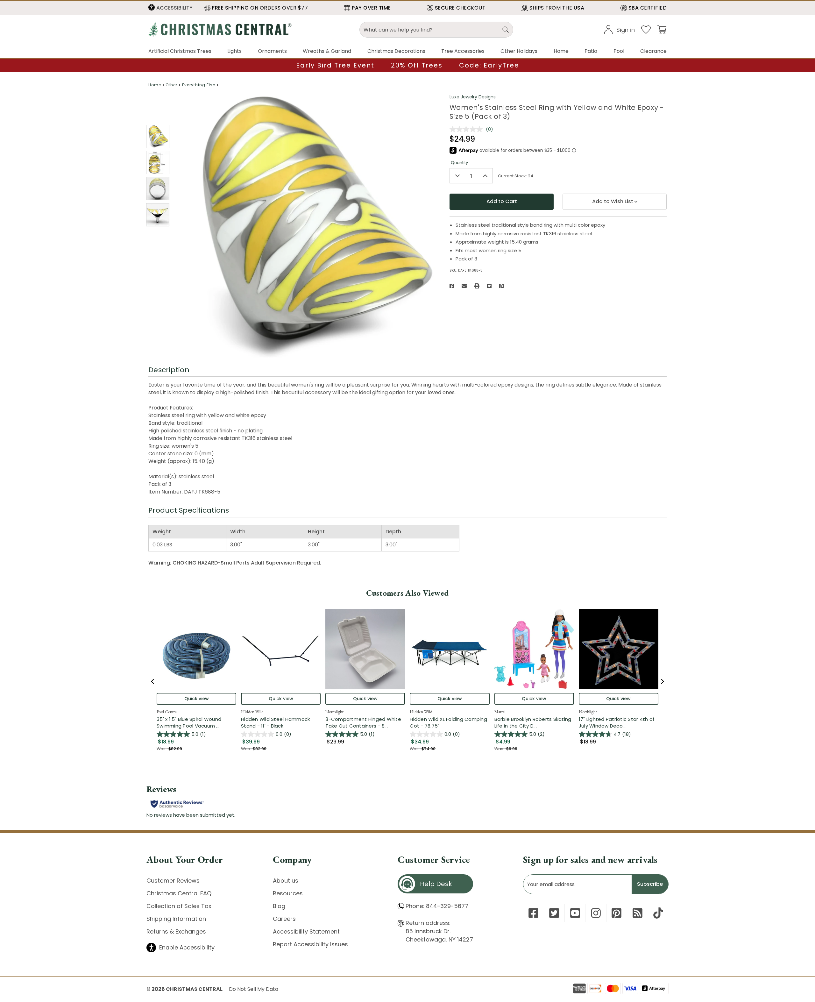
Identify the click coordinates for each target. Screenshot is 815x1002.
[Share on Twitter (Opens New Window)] (489, 285)
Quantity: (460, 163)
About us (285, 881)
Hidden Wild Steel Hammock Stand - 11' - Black (275, 722)
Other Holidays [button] (518, 51)
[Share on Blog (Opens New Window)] (637, 913)
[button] (170, 8)
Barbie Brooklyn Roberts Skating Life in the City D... (534, 722)
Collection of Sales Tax (178, 906)
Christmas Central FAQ (178, 893)
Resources (288, 893)
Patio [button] (591, 51)
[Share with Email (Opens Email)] (464, 285)
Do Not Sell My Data (253, 989)
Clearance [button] (653, 51)
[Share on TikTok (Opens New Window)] (658, 913)
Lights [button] (234, 51)
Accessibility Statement (306, 931)
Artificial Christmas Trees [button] (179, 51)
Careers (284, 919)
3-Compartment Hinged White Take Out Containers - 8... (365, 722)
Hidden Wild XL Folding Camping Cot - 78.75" (448, 722)
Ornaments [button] (272, 51)
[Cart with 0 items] (662, 29)
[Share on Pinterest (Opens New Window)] (501, 285)
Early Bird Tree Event (335, 65)
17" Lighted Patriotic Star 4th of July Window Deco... (618, 722)
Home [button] (561, 51)
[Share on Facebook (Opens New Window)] (452, 285)
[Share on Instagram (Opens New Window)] (595, 913)
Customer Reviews (173, 881)
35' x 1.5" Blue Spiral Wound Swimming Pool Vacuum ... (196, 722)
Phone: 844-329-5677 (437, 906)
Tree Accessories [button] (463, 51)
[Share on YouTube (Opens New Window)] (575, 913)
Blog (279, 906)
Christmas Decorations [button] (396, 51)
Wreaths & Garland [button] (327, 51)
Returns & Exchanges (176, 931)
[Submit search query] (505, 29)
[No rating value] (468, 129)
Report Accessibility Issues (310, 944)
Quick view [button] (196, 698)
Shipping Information (176, 919)
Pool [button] (618, 51)
